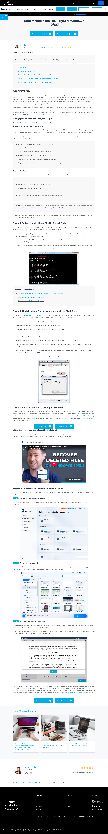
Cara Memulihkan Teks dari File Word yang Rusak (81, 745)
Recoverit (65, 816)
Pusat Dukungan (48, 9)
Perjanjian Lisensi (38, 827)
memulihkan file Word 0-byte (36, 315)
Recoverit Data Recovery (85, 416)
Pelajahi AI (74, 3)
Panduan (20, 9)
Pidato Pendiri (38, 806)
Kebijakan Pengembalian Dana (55, 827)
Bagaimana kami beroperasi (42, 803)
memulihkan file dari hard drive (73, 692)
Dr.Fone (73, 816)
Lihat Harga (83, 9)
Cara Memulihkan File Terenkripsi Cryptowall (31, 301)
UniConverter (56, 816)
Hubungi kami (71, 803)
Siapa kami (38, 799)
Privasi (20, 827)
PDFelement (81, 816)
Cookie (28, 827)
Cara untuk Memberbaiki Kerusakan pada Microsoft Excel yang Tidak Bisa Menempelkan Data (24, 746)
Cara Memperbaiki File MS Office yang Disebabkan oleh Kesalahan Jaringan (40, 293)
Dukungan (92, 3)
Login (101, 3)
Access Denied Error (53, 104)
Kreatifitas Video (29, 3)
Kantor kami (38, 809)
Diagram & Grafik (43, 3)
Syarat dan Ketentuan (8, 827)
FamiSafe (90, 816)
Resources (19, 783)
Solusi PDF (56, 3)
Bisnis (80, 3)
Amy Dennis (24, 45)
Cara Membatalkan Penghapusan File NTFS (31, 297)
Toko (85, 3)
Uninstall (69, 827)
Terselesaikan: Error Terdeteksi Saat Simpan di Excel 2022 (52, 746)
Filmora (48, 816)
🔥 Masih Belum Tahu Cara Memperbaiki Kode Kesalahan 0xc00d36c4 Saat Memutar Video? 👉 (54, 14)
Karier (68, 806)
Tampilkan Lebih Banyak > (78, 442)
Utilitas (65, 3)
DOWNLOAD (60, 9)
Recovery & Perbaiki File (42, 48)
